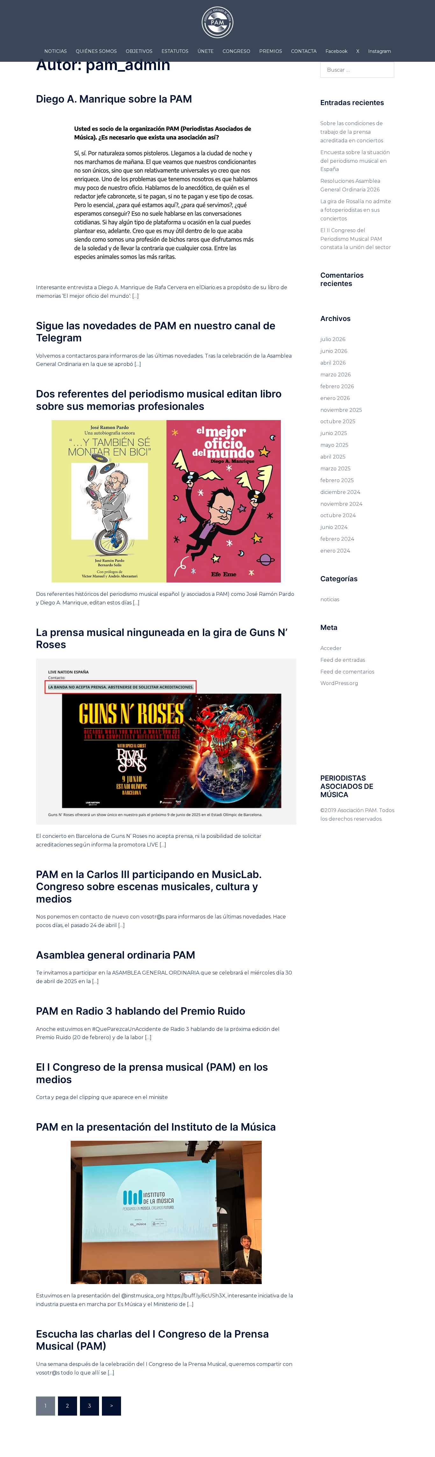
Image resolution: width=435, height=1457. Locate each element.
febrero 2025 (337, 480)
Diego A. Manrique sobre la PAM (114, 99)
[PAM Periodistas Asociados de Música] (217, 24)
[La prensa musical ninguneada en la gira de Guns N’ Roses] (166, 741)
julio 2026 (332, 339)
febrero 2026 (337, 386)
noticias (329, 599)
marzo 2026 (335, 375)
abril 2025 (333, 457)
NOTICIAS (55, 51)
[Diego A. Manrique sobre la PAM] (166, 194)
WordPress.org (339, 683)
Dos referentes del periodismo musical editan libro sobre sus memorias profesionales (159, 400)
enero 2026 (335, 398)
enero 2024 (335, 551)
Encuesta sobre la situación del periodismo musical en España (355, 161)
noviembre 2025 (341, 410)
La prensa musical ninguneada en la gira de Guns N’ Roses (162, 638)
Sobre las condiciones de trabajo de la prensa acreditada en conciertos (351, 132)
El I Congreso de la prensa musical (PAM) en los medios (152, 1073)
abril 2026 (333, 363)
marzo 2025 (335, 469)
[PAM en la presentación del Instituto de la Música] (166, 1212)
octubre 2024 (338, 515)
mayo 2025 (334, 445)
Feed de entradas (342, 660)
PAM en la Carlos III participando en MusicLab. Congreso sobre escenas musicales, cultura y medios (148, 886)
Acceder (331, 648)
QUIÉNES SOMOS (96, 51)
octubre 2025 (337, 421)
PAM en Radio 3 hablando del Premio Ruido (140, 1011)
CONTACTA (304, 51)
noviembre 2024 (341, 504)
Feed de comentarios (347, 672)
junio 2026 (333, 351)
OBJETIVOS (139, 51)
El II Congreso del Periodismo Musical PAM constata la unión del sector (355, 239)
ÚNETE (205, 51)
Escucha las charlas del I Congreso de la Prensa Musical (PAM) (152, 1340)
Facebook (336, 51)
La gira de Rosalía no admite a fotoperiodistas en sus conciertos (355, 210)
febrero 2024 (337, 539)
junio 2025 (333, 433)
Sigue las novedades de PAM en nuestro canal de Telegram (155, 331)
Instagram (379, 51)
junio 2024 (333, 527)
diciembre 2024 (340, 492)
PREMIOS (270, 51)
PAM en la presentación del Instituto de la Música (156, 1127)
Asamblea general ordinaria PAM (115, 955)
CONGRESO (236, 51)
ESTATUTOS (175, 51)
